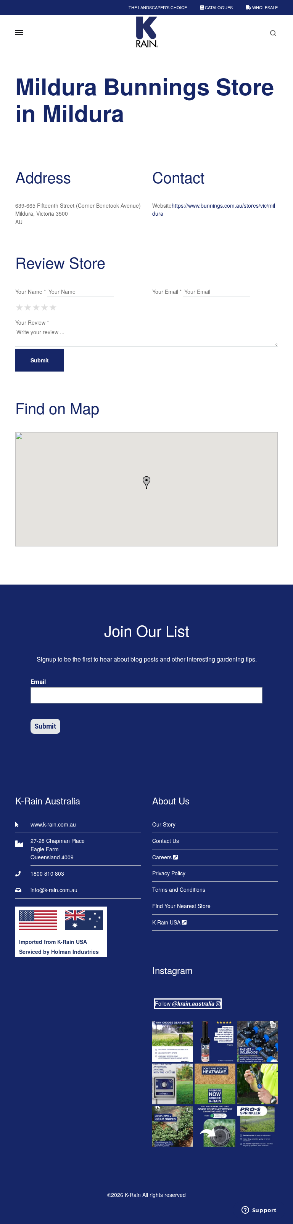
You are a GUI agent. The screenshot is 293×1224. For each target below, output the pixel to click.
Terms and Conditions (178, 889)
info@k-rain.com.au (54, 890)
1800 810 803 (47, 873)
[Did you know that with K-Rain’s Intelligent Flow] (215, 1126)
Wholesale (264, 7)
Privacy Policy (168, 873)
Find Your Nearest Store (181, 906)
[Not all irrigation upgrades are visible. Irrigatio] (257, 1041)
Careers (162, 857)
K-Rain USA (167, 922)
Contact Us (165, 840)
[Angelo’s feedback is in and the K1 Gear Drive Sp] (215, 1041)
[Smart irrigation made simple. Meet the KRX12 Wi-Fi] (172, 1084)
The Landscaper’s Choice (158, 7)
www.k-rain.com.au (53, 824)
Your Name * (30, 291)
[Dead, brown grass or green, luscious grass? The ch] (215, 1084)
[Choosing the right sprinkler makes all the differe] (172, 1126)
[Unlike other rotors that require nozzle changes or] (172, 1041)
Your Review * (32, 322)
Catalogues (218, 7)
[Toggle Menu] (19, 32)
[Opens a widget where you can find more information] (259, 1210)
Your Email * (167, 291)
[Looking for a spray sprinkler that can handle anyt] (257, 1126)
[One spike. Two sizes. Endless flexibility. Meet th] (257, 1084)
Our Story (163, 824)
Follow (184, 1003)
